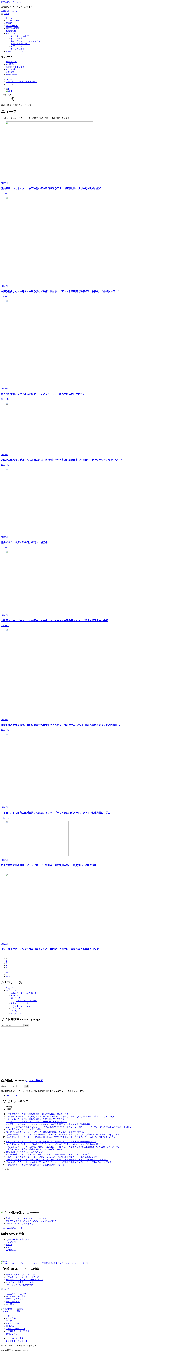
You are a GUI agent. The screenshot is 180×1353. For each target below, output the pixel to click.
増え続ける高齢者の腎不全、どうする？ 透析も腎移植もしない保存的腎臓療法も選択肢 (45, 1132)
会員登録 (5, 11)
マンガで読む (12, 1242)
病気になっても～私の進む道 (23, 993)
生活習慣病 (11, 1250)
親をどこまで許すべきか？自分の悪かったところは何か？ (31, 1221)
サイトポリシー (13, 1323)
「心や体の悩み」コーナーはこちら (16, 1228)
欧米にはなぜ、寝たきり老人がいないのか (24, 1152)
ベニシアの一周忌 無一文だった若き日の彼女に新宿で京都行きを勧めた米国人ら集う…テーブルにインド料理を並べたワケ (61, 1137)
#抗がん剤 (10, 69)
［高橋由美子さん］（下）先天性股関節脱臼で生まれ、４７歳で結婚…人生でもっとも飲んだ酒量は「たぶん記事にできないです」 (63, 1134)
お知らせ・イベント (15, 51)
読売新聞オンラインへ (11, 2)
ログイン (13, 11)
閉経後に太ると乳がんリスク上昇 (20, 1274)
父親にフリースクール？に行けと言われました (26, 1218)
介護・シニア (17, 46)
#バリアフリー (12, 72)
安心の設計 (16, 1011)
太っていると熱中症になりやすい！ (21, 1282)
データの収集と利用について (18, 1338)
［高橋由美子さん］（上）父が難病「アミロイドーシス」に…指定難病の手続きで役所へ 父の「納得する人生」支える (59, 1162)
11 (7, 972)
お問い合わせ (12, 1334)
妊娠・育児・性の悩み (20, 44)
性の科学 (15, 996)
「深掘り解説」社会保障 (26, 1001)
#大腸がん (10, 64)
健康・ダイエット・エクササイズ (25, 41)
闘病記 (9, 23)
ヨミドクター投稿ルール (16, 1341)
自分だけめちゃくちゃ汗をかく (19, 1224)
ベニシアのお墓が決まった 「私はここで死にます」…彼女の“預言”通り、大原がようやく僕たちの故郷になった (56, 1144)
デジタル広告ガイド (15, 1299)
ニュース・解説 (13, 20)
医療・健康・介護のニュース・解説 (21, 82)
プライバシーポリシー (15, 1329)
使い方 (9, 1321)
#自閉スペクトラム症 (15, 67)
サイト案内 (11, 1318)
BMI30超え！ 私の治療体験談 (19, 1285)
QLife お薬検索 (34, 1080)
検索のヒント (12, 1095)
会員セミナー (17, 1008)
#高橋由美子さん (13, 75)
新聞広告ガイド (13, 1302)
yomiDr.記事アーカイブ (16, 1294)
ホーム (9, 79)
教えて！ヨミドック (19, 1003)
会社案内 (10, 1304)
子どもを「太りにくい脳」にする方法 (22, 1277)
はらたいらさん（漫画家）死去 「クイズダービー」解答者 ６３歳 (36, 1122)
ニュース (10, 988)
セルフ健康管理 (17, 49)
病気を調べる (12, 26)
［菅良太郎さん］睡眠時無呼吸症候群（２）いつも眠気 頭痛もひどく (37, 1114)
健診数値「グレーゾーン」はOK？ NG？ (24, 1280)
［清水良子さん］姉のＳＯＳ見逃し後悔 (23, 1129)
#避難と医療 (11, 62)
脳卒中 (9, 1245)
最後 (8, 976)
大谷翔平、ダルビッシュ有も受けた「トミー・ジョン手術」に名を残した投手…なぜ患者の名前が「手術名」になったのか (60, 1116)
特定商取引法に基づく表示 (17, 1331)
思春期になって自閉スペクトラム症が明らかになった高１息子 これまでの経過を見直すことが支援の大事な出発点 (57, 1160)
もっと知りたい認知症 (20, 36)
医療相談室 (11, 31)
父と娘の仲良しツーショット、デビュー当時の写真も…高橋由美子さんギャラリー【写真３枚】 (48, 1154)
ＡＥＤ (9, 1247)
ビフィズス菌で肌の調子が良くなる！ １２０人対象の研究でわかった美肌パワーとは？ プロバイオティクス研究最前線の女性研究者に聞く (68, 1127)
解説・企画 (11, 990)
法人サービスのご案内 (15, 1296)
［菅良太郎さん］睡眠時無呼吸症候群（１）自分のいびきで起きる (35, 1119)
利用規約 (10, 1326)
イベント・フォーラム (20, 1006)
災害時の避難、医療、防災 (17, 1239)
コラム (9, 18)
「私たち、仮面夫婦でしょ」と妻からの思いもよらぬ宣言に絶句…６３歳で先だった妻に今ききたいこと (52, 1157)
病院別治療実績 (13, 28)
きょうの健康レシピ (19, 38)
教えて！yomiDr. (18, 1014)
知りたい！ (16, 998)
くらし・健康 (12, 33)
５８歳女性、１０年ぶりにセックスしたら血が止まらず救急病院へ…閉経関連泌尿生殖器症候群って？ (51, 1124)
